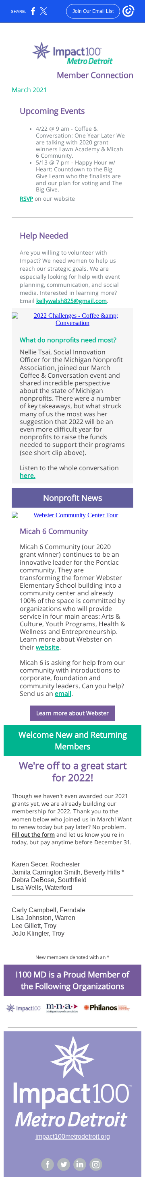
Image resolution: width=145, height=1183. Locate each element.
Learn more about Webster (72, 713)
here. (27, 475)
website (47, 647)
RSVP (26, 198)
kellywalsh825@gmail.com (71, 300)
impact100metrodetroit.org (72, 1136)
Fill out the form (33, 834)
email (63, 693)
